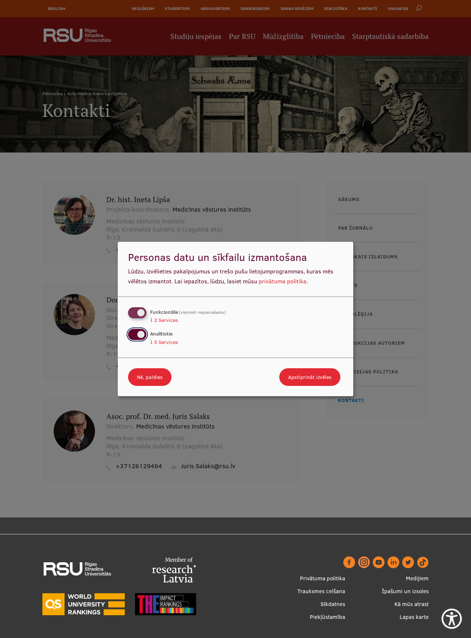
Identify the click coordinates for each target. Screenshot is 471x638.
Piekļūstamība (327, 617)
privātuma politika (283, 281)
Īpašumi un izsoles (405, 591)
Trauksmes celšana (321, 591)
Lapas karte (414, 617)
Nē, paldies (150, 377)
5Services (164, 342)
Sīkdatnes (333, 604)
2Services (164, 320)
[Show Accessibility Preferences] (452, 619)
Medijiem (417, 578)
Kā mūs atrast (411, 604)
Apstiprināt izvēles (310, 377)
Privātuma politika (322, 578)
